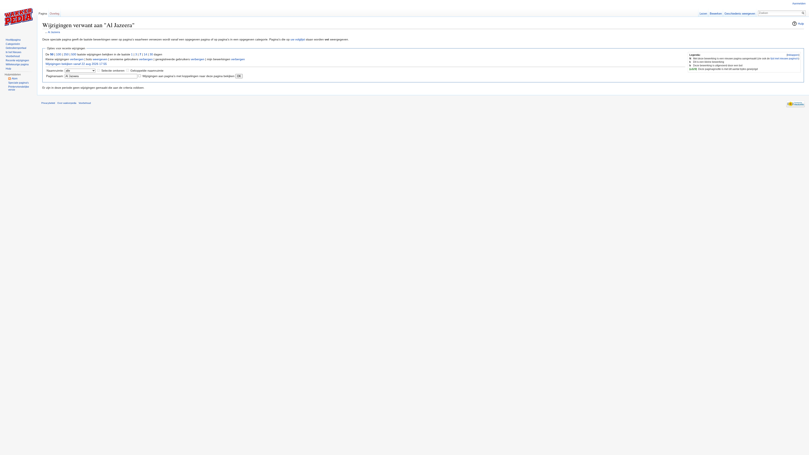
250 (66, 54)
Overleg (54, 13)
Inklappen (793, 55)
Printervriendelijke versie (18, 88)
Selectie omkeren (113, 70)
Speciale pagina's (18, 82)
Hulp (801, 23)
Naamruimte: (55, 70)
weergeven (100, 59)
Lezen (703, 13)
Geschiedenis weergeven (740, 13)
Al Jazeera (54, 32)
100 (58, 54)
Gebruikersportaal (16, 48)
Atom (14, 78)
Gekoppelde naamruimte (146, 70)
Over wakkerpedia (66, 103)
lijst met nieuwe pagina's (784, 58)
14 (145, 54)
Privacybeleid (48, 103)
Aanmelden (799, 3)
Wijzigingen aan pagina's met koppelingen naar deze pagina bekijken (188, 76)
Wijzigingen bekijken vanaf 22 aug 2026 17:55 (76, 64)
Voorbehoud (13, 56)
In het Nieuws (13, 52)
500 (73, 54)
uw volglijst (298, 39)
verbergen (77, 59)
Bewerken (716, 13)
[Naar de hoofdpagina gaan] (18, 17)
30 (151, 54)
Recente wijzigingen (17, 60)
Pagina (43, 13)
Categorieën (13, 44)
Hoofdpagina (13, 39)
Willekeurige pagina (17, 64)
